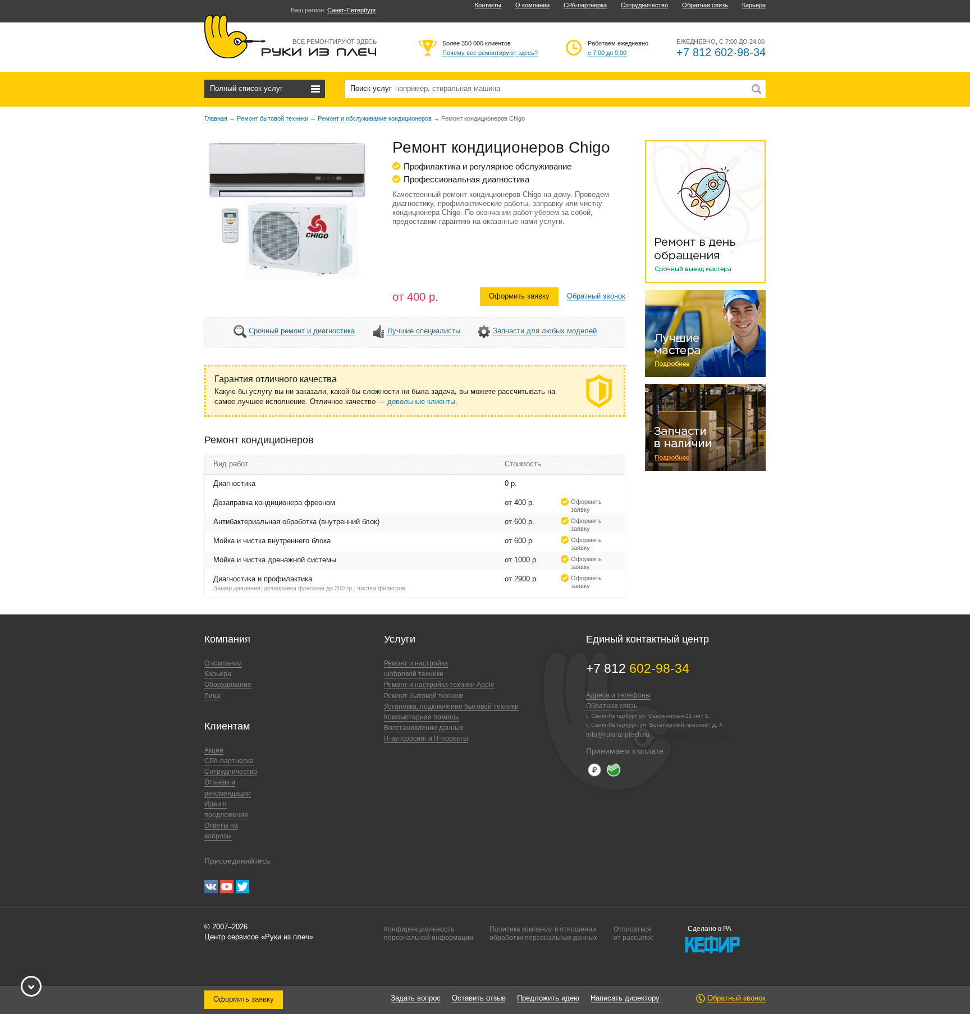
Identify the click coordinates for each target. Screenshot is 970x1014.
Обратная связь (705, 5)
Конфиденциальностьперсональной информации (428, 933)
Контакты (488, 5)
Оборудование (227, 685)
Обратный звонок (596, 296)
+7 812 (637, 668)
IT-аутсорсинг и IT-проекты (426, 738)
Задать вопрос (416, 998)
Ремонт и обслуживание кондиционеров (375, 118)
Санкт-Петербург (351, 10)
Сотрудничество (644, 5)
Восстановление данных (423, 728)
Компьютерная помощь (421, 717)
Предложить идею (548, 998)
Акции (213, 750)
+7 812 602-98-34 (721, 52)
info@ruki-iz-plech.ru (617, 734)
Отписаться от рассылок (633, 933)
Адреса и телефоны (618, 695)
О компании (532, 5)
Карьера (754, 5)
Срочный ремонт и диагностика (302, 331)
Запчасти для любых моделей (545, 331)
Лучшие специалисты (423, 331)
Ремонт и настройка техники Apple (439, 685)
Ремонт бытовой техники (272, 118)
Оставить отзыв (479, 998)
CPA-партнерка (585, 5)
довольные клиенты (421, 401)
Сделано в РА (709, 929)
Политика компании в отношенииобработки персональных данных (543, 933)
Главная (215, 118)
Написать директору (625, 998)
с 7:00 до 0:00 (607, 52)
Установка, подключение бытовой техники (451, 706)
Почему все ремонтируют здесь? (490, 52)
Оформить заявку (519, 296)
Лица (212, 696)
